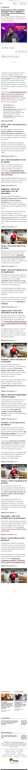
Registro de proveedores (11, 752)
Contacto (7, 749)
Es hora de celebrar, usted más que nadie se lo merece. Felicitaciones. (14, 529)
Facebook (16, 51)
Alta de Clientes (20, 751)
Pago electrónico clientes (10, 751)
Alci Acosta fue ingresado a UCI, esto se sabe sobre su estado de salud (9, 736)
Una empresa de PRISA (14, 760)
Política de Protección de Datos (9, 754)
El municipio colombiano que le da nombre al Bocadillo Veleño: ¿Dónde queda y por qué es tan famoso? (7, 705)
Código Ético (23, 756)
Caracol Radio (6, 3)
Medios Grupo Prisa (14, 763)
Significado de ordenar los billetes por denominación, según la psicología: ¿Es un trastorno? (21, 704)
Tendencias (5, 7)
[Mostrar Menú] (1, 3)
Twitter (19, 51)
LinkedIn (22, 51)
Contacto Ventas (13, 749)
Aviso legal (19, 752)
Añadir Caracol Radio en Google (11, 56)
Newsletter (21, 749)
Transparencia (17, 756)
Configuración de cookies (7, 756)
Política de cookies (21, 754)
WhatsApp (25, 51)
